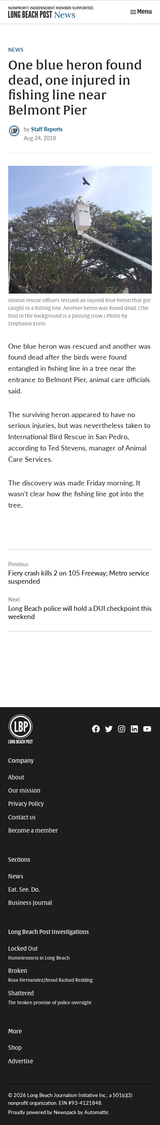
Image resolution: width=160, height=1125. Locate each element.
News (15, 49)
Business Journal (30, 902)
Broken (50, 975)
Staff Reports (47, 129)
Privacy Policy (26, 803)
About (16, 777)
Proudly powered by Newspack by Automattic (58, 1112)
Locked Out (39, 953)
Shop (15, 1047)
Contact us (22, 817)
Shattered (49, 998)
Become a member (33, 830)
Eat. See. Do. (24, 889)
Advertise (20, 1061)
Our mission (24, 790)
